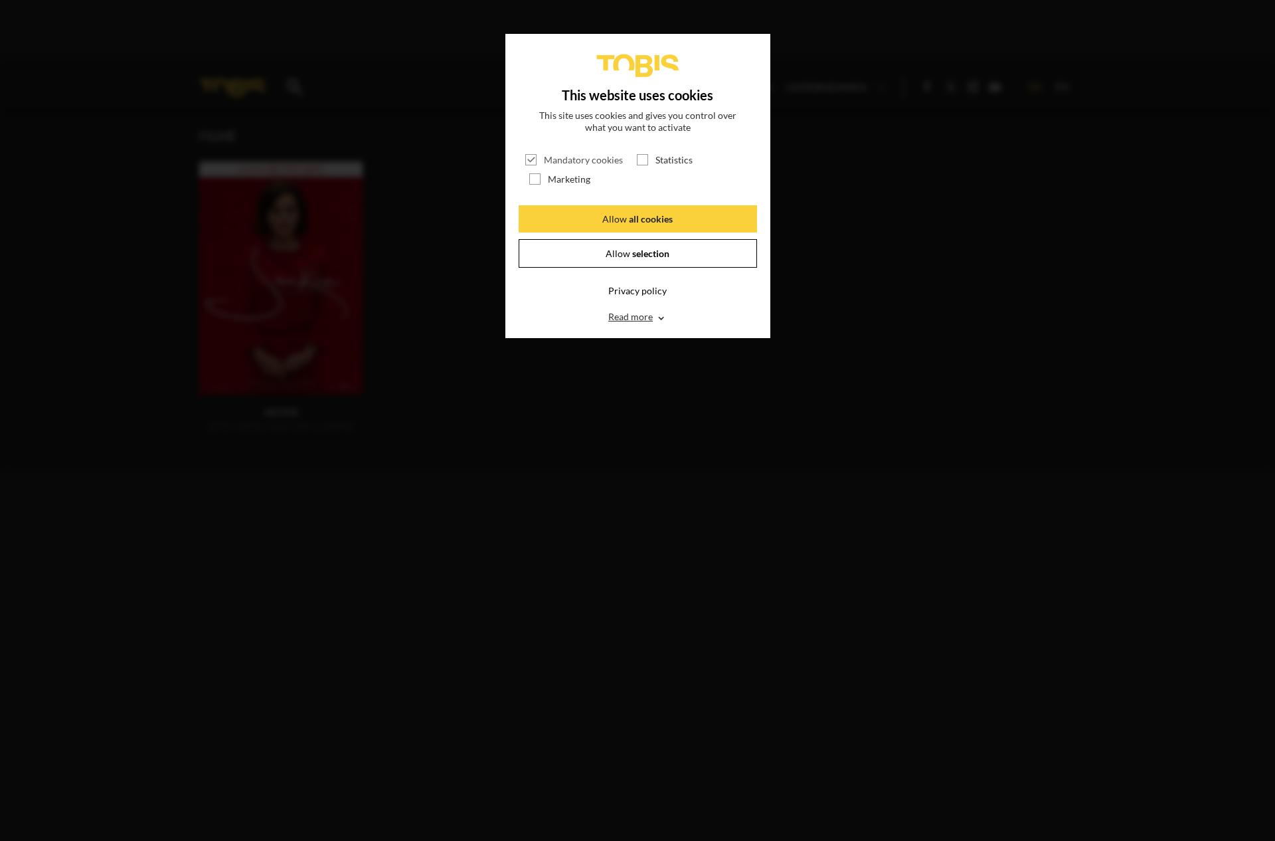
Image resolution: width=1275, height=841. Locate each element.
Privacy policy (637, 290)
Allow (637, 219)
